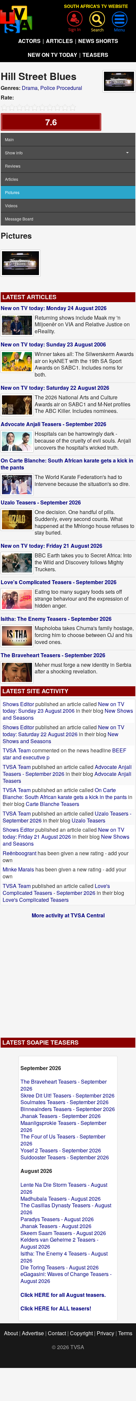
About (11, 1333)
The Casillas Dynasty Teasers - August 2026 (65, 1208)
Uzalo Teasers (88, 820)
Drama (30, 88)
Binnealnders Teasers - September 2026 (67, 1109)
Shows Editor (18, 704)
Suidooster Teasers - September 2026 (64, 1157)
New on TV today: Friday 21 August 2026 (51, 545)
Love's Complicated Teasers (36, 899)
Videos (11, 205)
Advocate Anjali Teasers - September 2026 (53, 424)
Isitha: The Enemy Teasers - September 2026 (56, 618)
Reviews (12, 166)
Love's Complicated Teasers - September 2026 (59, 582)
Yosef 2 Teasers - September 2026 (60, 1150)
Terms (125, 1333)
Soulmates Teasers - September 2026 (64, 1102)
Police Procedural (61, 88)
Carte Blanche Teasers (52, 804)
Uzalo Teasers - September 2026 (41, 502)
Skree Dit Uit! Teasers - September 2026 (67, 1095)
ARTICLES (59, 41)
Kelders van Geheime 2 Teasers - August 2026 (59, 1243)
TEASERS (95, 55)
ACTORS (29, 41)
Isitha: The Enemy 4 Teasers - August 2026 (64, 1257)
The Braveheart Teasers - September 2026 (53, 655)
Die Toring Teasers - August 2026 (59, 1267)
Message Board (19, 218)
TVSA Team (17, 750)
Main (9, 139)
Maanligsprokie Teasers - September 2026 (63, 1126)
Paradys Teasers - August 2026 (57, 1219)
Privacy (105, 1333)
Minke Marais (18, 869)
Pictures (12, 192)
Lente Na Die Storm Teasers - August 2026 (63, 1188)
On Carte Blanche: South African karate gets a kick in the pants (67, 464)
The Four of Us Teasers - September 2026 (62, 1140)
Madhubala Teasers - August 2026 (60, 1198)
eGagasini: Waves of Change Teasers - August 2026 (66, 1277)
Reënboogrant (19, 853)
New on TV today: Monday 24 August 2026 (54, 308)
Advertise (33, 1333)
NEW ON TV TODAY (52, 55)
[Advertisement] (68, 975)
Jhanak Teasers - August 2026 (55, 1226)
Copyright (81, 1333)
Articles (11, 179)
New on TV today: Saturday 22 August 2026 (55, 387)
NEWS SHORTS (98, 41)
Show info (14, 152)
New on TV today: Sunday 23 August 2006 (53, 344)
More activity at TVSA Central (68, 915)
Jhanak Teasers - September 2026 (60, 1116)
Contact (57, 1333)
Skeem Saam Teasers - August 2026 (63, 1233)
